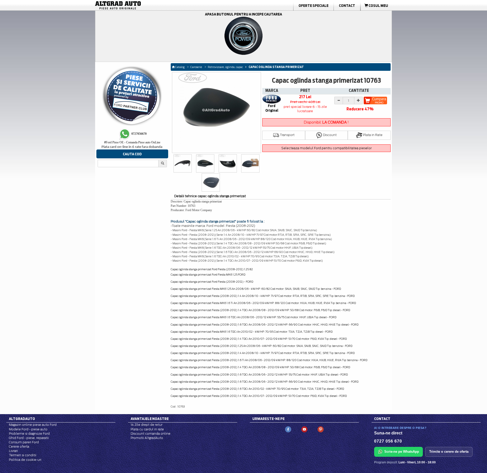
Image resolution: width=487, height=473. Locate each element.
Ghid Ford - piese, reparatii (29, 438)
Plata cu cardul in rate (147, 429)
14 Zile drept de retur (146, 425)
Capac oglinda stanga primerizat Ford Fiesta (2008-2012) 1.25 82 (212, 269)
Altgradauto (22, 419)
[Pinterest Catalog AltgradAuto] (321, 429)
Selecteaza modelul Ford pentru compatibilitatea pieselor (326, 148)
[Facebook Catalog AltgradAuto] (288, 429)
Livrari (13, 451)
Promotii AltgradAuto (147, 438)
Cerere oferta (19, 446)
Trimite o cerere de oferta (448, 451)
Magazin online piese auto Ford (33, 425)
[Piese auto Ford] (142, 5)
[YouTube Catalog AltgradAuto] (304, 429)
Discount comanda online (150, 433)
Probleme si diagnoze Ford (29, 433)
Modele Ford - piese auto (28, 429)
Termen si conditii (22, 455)
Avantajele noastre (150, 419)
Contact (347, 6)
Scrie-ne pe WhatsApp (401, 451)
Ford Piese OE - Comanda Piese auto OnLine (132, 142)
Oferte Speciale (313, 6)
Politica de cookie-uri (25, 460)
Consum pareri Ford (24, 442)
